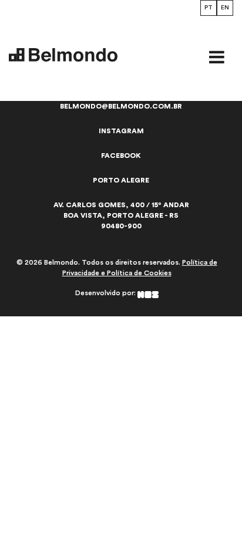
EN (225, 8)
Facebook (121, 155)
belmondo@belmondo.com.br (121, 106)
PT (208, 8)
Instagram (121, 130)
